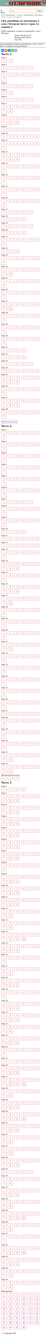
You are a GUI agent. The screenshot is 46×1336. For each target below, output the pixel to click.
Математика (28, 15)
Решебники (10, 15)
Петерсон (38, 15)
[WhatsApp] (12, 50)
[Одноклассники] (5, 50)
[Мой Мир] (9, 50)
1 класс (19, 15)
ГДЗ (2, 15)
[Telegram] (15, 50)
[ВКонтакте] (2, 50)
